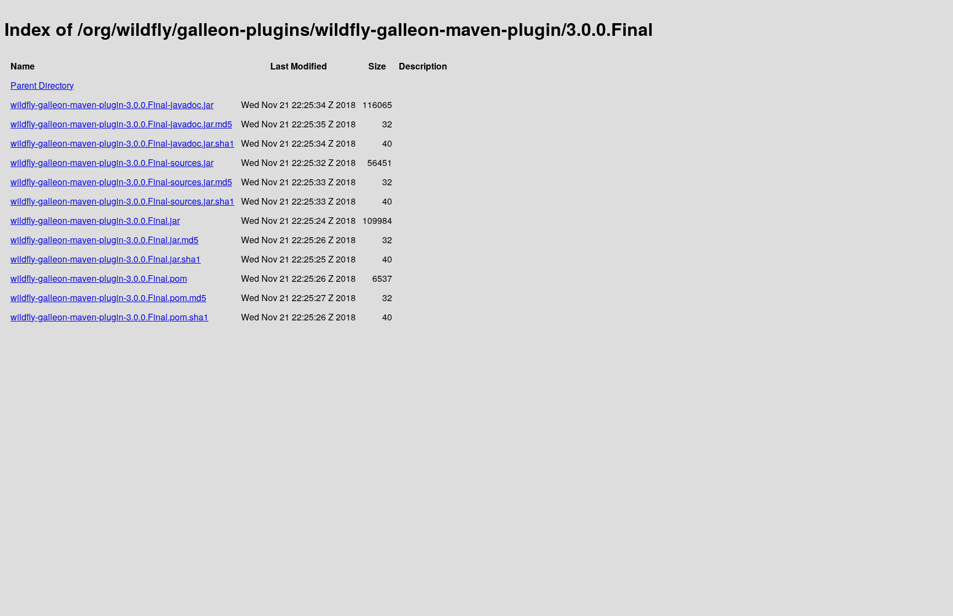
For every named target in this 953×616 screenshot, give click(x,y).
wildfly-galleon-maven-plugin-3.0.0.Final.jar (95, 220)
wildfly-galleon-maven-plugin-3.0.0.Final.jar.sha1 (105, 259)
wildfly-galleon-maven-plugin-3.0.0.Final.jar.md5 (104, 239)
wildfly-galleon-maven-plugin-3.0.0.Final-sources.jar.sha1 (122, 201)
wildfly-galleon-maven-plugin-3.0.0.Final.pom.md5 (108, 297)
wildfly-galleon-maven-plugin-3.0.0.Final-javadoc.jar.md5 (121, 123)
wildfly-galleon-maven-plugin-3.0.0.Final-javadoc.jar (111, 104)
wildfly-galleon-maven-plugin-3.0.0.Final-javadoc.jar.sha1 (122, 143)
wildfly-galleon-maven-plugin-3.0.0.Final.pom (98, 278)
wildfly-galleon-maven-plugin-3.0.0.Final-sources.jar (111, 162)
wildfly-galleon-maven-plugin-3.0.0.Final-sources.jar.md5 (121, 181)
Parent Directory (42, 85)
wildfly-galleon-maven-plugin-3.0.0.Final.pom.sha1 (109, 316)
